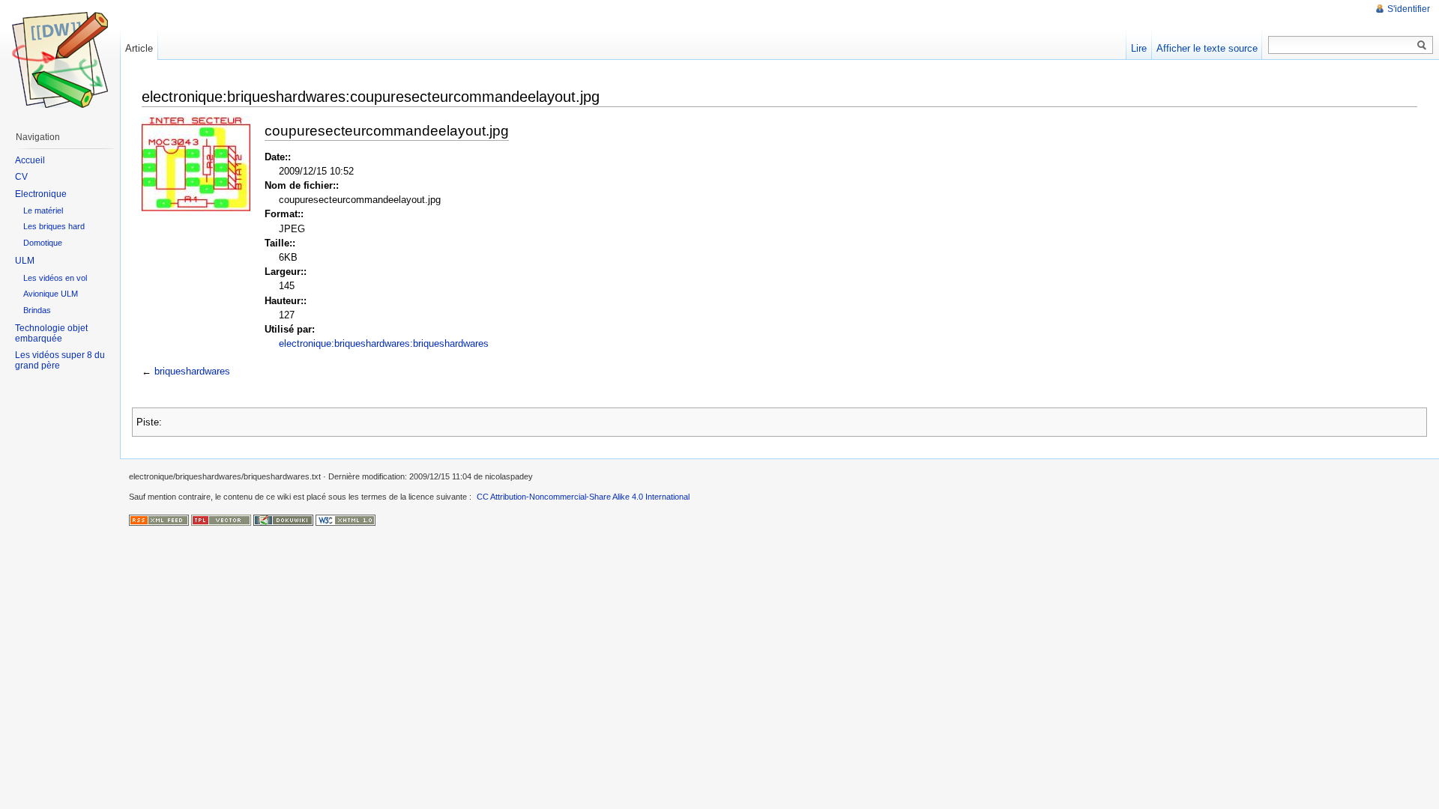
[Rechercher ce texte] (1421, 46)
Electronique (41, 194)
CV (21, 177)
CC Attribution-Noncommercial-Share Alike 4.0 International (583, 496)
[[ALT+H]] (60, 60)
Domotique (42, 242)
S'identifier (1408, 9)
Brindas (37, 310)
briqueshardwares (192, 371)
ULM (24, 260)
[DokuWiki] (283, 519)
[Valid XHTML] (345, 519)
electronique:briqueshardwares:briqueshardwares (384, 343)
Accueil (30, 160)
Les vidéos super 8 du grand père (60, 360)
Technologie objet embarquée (51, 333)
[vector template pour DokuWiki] (221, 519)
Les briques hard (54, 226)
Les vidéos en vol (55, 277)
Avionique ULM (50, 293)
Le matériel (43, 210)
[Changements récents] (159, 519)
